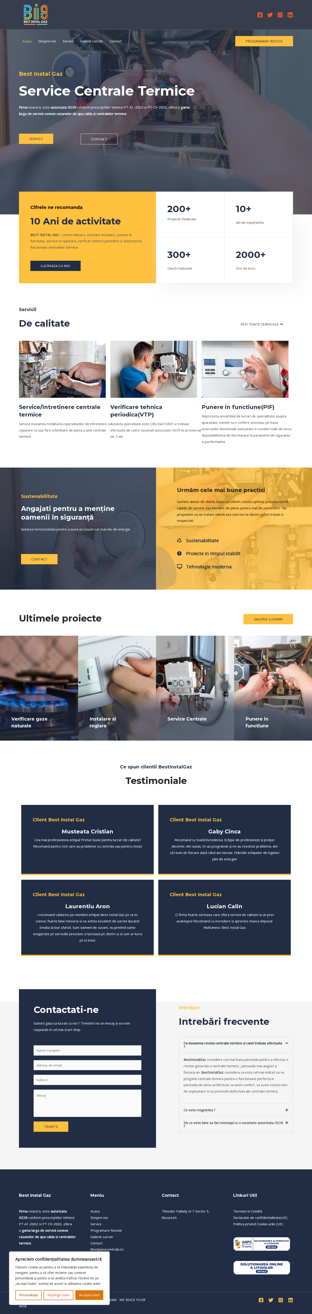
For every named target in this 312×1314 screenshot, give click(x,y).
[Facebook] (260, 15)
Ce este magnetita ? (199, 1110)
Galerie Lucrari (91, 41)
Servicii (68, 41)
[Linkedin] (290, 15)
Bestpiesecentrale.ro (107, 1249)
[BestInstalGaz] (35, 14)
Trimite (51, 1126)
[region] (59, 1278)
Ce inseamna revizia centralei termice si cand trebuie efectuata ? (233, 1045)
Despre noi (47, 41)
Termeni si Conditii (247, 1211)
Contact (116, 41)
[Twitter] (270, 15)
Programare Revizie (106, 1230)
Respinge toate (58, 1295)
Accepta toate (89, 1295)
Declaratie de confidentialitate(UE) (260, 1217)
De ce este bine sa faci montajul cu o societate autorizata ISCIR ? (233, 1124)
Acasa (27, 41)
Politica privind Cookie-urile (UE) (258, 1224)
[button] (236, 1045)
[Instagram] (280, 15)
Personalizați (28, 1295)
